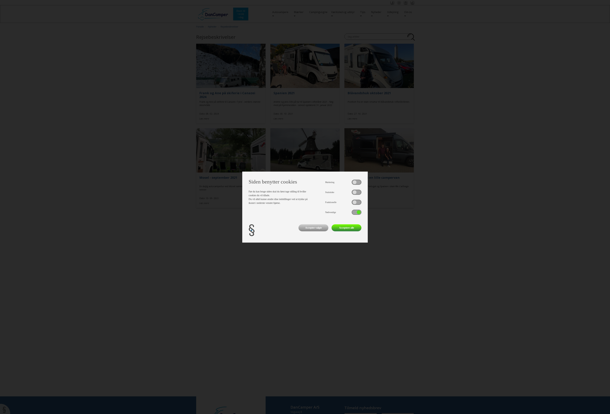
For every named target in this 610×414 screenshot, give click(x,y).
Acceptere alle (346, 227)
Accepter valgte (313, 227)
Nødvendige (330, 212)
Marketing (329, 182)
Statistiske (329, 192)
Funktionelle (330, 202)
